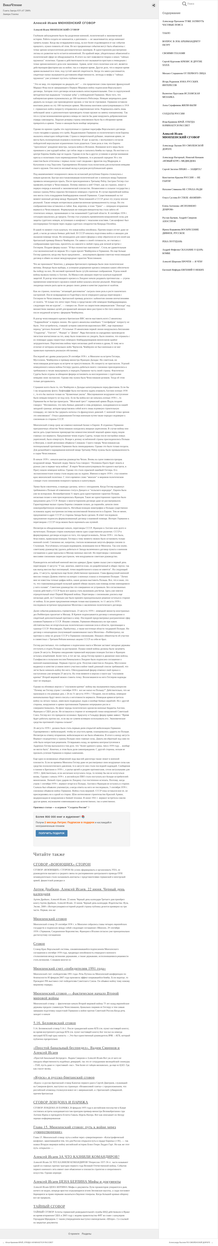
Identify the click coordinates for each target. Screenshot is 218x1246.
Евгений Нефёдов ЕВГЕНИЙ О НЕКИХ (183, 269)
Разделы (86, 1234)
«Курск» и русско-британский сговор (64, 1077)
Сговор (39, 943)
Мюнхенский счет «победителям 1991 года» (69, 968)
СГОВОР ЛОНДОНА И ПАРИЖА (60, 1102)
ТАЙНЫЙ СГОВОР (49, 1206)
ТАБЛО (166, 32)
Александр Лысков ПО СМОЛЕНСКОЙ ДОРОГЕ (189, 1242)
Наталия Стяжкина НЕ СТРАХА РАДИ (182, 189)
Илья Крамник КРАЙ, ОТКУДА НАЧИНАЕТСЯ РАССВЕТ (29, 1242)
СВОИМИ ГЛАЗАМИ (173, 53)
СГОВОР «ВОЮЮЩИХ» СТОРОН (62, 864)
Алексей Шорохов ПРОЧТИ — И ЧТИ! (182, 261)
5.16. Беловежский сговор (54, 1022)
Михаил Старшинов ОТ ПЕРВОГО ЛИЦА (184, 73)
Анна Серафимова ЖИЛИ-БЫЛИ (179, 105)
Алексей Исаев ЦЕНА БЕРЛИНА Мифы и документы (77, 1181)
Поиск (187, 4)
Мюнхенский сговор (50, 918)
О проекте (73, 1234)
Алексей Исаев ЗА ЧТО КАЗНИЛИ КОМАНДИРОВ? (76, 1156)
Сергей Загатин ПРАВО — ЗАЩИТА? (182, 169)
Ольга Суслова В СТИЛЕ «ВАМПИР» (182, 197)
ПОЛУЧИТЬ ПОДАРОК (52, 833)
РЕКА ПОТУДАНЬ (172, 241)
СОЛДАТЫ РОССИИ (173, 113)
